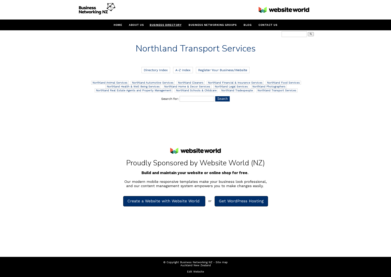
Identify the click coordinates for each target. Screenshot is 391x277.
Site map (222, 262)
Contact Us (267, 24)
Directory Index (156, 70)
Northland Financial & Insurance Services (235, 82)
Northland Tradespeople (237, 90)
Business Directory (165, 24)
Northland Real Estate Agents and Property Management (133, 90)
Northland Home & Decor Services (187, 86)
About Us (136, 24)
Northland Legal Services (231, 86)
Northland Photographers (269, 86)
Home (118, 24)
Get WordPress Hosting (241, 201)
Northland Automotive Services (153, 82)
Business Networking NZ (196, 262)
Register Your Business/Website (222, 70)
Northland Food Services (283, 82)
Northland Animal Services (109, 82)
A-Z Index (183, 70)
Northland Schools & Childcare (196, 90)
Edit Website (195, 271)
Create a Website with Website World (164, 201)
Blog (248, 24)
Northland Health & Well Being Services (133, 86)
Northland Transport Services (276, 90)
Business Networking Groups (213, 24)
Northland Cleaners (190, 82)
